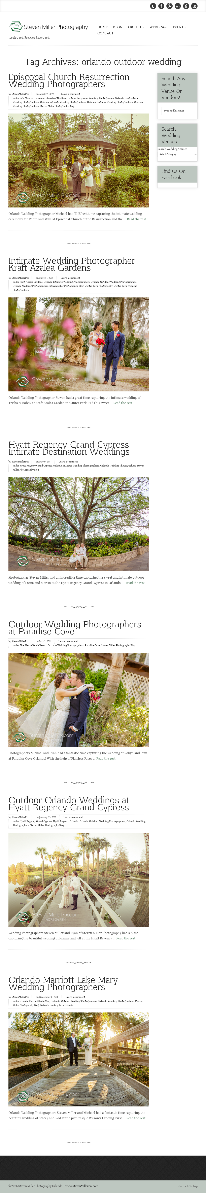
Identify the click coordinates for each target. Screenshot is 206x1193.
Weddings (158, 27)
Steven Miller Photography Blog (57, 106)
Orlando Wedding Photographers (30, 286)
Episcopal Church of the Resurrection (55, 98)
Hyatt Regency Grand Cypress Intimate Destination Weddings (69, 447)
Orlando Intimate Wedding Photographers (63, 102)
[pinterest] (169, 6)
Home (102, 27)
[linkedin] (178, 6)
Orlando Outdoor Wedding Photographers (110, 102)
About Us (136, 27)
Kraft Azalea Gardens (31, 282)
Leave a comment (70, 94)
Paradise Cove (92, 645)
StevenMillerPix (20, 94)
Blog (117, 27)
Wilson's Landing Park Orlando (56, 1005)
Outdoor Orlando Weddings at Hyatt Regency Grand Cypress (68, 803)
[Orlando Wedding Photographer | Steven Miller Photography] (48, 26)
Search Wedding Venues (172, 149)
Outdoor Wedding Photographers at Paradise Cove (74, 627)
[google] (186, 6)
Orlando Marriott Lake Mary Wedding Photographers (63, 983)
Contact (105, 33)
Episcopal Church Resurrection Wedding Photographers (69, 80)
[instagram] (194, 6)
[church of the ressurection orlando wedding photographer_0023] (78, 160)
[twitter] (153, 6)
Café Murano (26, 98)
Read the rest (136, 219)
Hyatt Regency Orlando (65, 821)
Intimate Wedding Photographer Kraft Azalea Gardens (71, 263)
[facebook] (161, 6)
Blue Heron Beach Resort (33, 645)
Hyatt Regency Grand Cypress (36, 465)
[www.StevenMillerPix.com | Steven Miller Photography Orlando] (78, 524)
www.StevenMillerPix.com (81, 1186)
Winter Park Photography (98, 286)
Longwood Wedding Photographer (95, 98)
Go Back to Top (188, 1186)
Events (179, 27)
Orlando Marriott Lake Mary (35, 1001)
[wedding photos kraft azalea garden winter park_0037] (78, 344)
